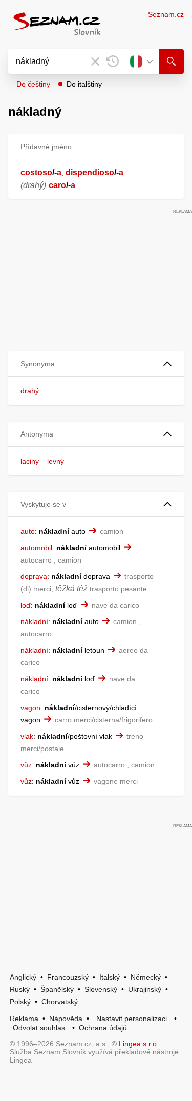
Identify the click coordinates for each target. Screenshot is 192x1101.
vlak (26, 736)
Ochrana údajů (103, 1028)
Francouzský (68, 977)
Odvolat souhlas (39, 1028)
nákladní (34, 621)
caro (57, 185)
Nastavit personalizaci (131, 1018)
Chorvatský (59, 1002)
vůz (26, 765)
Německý (146, 977)
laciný (29, 461)
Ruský (20, 989)
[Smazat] (95, 61)
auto (27, 531)
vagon (30, 707)
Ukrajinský (144, 989)
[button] (96, 364)
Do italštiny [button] (84, 84)
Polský (20, 1002)
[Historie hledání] (112, 61)
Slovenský (100, 989)
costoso (36, 172)
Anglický (23, 977)
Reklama (24, 1018)
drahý (29, 391)
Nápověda (65, 1018)
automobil (36, 548)
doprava (33, 576)
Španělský (57, 989)
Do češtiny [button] (33, 84)
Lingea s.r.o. (139, 1044)
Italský (109, 977)
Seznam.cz (166, 14)
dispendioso (90, 172)
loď (25, 605)
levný (55, 461)
